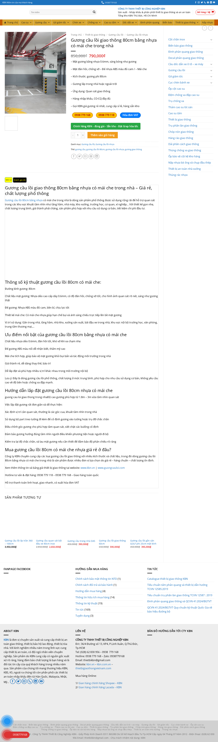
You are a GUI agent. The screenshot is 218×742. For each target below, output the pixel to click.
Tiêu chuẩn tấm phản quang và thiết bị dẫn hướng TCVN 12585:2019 (177, 587)
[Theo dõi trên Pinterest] (208, 2)
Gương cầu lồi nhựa (137, 34)
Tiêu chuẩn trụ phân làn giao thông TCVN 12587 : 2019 (179, 595)
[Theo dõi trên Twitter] (202, 2)
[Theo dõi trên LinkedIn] (211, 2)
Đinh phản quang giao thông (185, 51)
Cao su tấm (110, 22)
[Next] (61, 72)
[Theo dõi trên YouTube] (214, 2)
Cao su (25, 22)
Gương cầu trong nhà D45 (81, 541)
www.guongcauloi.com (111, 468)
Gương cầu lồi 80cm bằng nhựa (24, 200)
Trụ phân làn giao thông (182, 125)
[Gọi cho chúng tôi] (205, 2)
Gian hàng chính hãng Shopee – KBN (100, 683)
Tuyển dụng (82, 615)
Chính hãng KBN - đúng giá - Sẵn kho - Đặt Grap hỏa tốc (105, 126)
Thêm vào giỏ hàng (103, 135)
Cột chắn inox (176, 39)
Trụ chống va (176, 101)
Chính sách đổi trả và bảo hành (94, 585)
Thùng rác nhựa (178, 175)
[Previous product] (210, 28)
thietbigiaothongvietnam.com (93, 668)
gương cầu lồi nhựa (115, 149)
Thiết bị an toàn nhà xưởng (184, 169)
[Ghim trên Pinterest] (91, 156)
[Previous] (10, 72)
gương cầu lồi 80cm (95, 149)
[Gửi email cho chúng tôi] (24, 681)
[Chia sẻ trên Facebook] (73, 156)
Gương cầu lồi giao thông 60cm (112, 542)
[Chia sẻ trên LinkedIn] (96, 156)
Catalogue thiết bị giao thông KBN (167, 579)
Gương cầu (41, 22)
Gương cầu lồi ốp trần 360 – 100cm (19, 542)
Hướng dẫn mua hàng (88, 591)
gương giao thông (133, 149)
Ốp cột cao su (176, 88)
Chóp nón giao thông (181, 132)
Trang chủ (12, 22)
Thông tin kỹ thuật (86, 603)
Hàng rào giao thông (180, 138)
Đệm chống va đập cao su (183, 95)
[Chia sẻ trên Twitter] (79, 156)
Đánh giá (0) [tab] (20, 180)
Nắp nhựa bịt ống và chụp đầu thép (189, 162)
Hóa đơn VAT (130, 115)
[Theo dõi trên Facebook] (196, 2)
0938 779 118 (106, 115)
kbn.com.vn (104, 664)
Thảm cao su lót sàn (180, 107)
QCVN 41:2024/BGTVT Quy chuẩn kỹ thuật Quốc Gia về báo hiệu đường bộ (179, 609)
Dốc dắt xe (128, 22)
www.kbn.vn (88, 468)
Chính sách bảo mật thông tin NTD (96, 579)
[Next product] (204, 28)
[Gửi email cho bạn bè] (85, 156)
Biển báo (167, 22)
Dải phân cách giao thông (183, 144)
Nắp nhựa (207, 22)
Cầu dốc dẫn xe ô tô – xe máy (185, 64)
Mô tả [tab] (8, 179)
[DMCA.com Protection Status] (99, 701)
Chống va (93, 22)
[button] (205, 12)
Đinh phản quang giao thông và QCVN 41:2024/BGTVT (179, 601)
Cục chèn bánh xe (179, 82)
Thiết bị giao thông (185, 22)
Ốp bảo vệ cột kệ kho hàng (184, 156)
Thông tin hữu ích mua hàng (92, 597)
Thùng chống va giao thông (184, 150)
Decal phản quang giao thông (186, 58)
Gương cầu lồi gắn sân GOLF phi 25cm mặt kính (143, 542)
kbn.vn (90, 664)
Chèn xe (77, 22)
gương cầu (80, 149)
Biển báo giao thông (180, 45)
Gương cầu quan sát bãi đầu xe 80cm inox (49, 542)
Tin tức (79, 609)
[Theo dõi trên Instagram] (199, 2)
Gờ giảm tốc (59, 22)
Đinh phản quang (149, 22)
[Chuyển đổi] (211, 39)
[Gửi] (94, 12)
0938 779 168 (82, 115)
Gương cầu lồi (176, 70)
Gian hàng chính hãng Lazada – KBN (100, 687)
